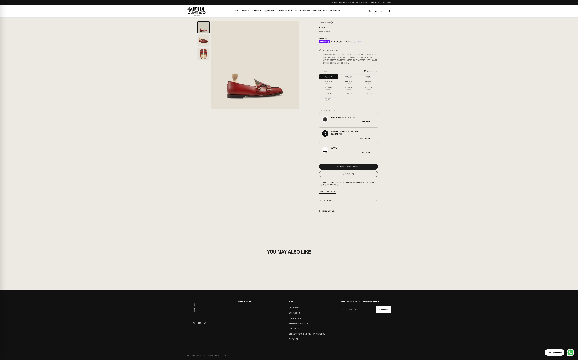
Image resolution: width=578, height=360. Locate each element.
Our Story (294, 307)
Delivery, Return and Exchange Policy (307, 334)
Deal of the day (302, 11)
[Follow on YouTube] (199, 322)
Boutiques (375, 2)
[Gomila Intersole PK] (194, 308)
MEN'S (236, 11)
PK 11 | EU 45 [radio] (348, 88)
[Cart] (388, 11)
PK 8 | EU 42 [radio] (348, 82)
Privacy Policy (296, 318)
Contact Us (353, 2)
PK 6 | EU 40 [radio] (368, 76)
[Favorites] (382, 11)
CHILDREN (256, 11)
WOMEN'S (245, 11)
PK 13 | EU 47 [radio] (328, 94)
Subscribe (383, 310)
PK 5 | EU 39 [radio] (348, 76)
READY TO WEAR (285, 11)
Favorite (350, 174)
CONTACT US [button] (243, 302)
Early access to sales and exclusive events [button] (359, 302)
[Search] (370, 11)
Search (364, 2)
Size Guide (387, 2)
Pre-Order (341, 167)
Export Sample (320, 11)
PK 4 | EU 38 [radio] (328, 76)
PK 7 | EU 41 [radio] (328, 82)
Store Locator (338, 2)
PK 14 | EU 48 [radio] (348, 94)
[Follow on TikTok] (205, 322)
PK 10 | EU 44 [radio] (328, 88)
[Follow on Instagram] (193, 322)
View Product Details (327, 192)
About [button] (291, 302)
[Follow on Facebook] (188, 322)
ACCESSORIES (270, 11)
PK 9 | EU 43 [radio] (368, 82)
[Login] (376, 11)
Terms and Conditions (299, 323)
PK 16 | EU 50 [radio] (328, 99)
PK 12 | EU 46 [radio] (368, 88)
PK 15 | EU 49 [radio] (368, 94)
